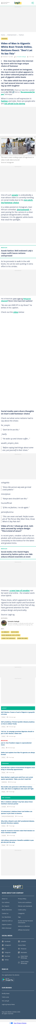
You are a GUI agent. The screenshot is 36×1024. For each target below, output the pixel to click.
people (15, 195)
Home (3, 35)
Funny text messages (8, 638)
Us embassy (5, 632)
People (3, 772)
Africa (3, 747)
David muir (14, 632)
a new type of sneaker (20, 590)
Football (4, 806)
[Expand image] (34, 137)
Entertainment (11, 35)
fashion (4, 101)
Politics (3, 717)
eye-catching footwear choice (17, 201)
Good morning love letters (11, 635)
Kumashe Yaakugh (21, 56)
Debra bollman (22, 638)
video (15, 312)
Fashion (21, 35)
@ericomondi (23, 209)
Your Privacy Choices (20, 1023)
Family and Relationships (8, 816)
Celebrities (4, 782)
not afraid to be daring (14, 103)
